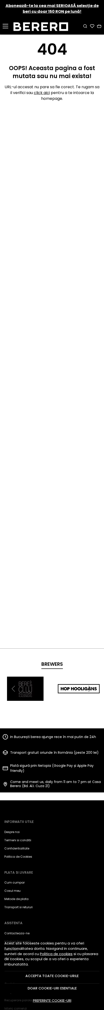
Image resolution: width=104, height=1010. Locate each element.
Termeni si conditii (17, 840)
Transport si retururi (18, 907)
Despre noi (12, 832)
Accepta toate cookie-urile (52, 975)
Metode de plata (16, 899)
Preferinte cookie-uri (52, 1000)
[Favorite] (92, 26)
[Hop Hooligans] (79, 698)
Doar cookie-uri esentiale (52, 988)
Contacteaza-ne (17, 933)
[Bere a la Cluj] (25, 698)
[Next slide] (90, 689)
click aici (42, 92)
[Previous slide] (14, 689)
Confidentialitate (16, 848)
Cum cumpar (14, 882)
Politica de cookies (56, 953)
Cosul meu (12, 891)
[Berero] (42, 26)
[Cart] (99, 26)
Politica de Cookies (18, 857)
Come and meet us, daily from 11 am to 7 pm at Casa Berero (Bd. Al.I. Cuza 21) (55, 784)
